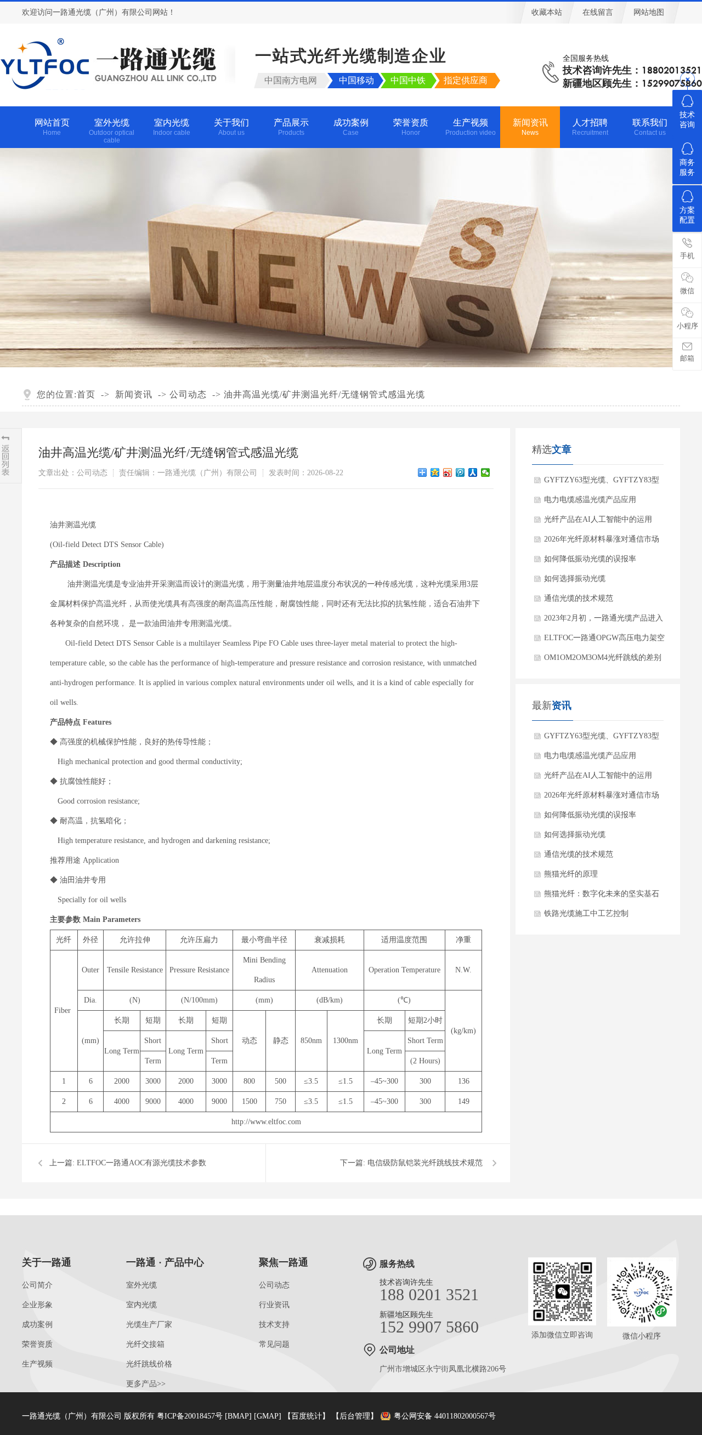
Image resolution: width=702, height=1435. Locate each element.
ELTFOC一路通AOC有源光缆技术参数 (141, 1163)
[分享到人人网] (473, 472)
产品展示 (291, 127)
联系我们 (649, 127)
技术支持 (274, 1324)
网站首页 (52, 127)
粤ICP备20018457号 (190, 1416)
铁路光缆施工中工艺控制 (586, 913)
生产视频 (470, 127)
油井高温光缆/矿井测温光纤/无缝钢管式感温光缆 (324, 394)
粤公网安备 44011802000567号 (445, 1416)
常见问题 (274, 1344)
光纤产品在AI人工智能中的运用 (598, 519)
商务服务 (687, 167)
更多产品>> (146, 1384)
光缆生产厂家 (149, 1324)
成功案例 (351, 127)
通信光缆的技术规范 (578, 598)
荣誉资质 (410, 127)
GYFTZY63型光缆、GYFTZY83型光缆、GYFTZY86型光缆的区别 (601, 483)
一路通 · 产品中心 (165, 1262)
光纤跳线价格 (149, 1364)
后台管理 (354, 1416)
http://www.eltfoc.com (266, 1122)
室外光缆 (111, 131)
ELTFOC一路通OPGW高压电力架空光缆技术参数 (604, 641)
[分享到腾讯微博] (460, 472)
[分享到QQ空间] (435, 472)
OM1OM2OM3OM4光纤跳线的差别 (602, 657)
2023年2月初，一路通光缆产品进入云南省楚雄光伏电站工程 (603, 621)
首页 (86, 394)
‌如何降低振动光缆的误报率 (590, 559)
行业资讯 (274, 1305)
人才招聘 (590, 127)
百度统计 (306, 1416)
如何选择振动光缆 (574, 578)
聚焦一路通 (283, 1262)
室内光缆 (171, 127)
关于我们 (231, 127)
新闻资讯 (530, 127)
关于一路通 (46, 1262)
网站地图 (648, 12)
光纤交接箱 (145, 1344)
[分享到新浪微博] (447, 472)
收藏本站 (546, 12)
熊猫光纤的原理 (571, 874)
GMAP (268, 1416)
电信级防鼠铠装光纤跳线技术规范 (425, 1163)
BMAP (238, 1416)
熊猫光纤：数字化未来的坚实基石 (601, 894)
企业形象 (37, 1305)
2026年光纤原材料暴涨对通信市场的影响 (601, 542)
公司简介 (37, 1285)
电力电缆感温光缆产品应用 (590, 500)
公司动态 (188, 394)
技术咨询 (687, 120)
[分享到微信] (485, 472)
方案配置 (687, 215)
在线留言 (597, 12)
